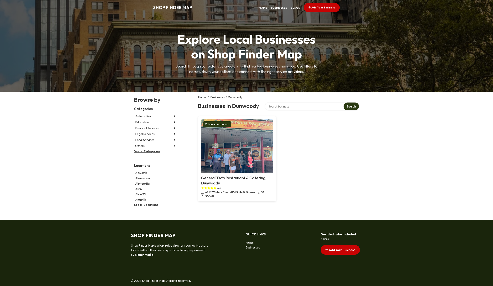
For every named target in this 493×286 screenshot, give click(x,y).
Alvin (138, 189)
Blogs (295, 7)
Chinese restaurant (217, 124)
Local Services (144, 140)
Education (142, 122)
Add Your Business (323, 7)
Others (140, 146)
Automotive (143, 116)
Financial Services (147, 128)
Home (263, 7)
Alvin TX (140, 194)
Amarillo (140, 200)
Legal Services (145, 134)
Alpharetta (142, 183)
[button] (174, 116)
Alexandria (142, 178)
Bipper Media (144, 255)
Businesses (279, 7)
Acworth (141, 173)
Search (351, 106)
